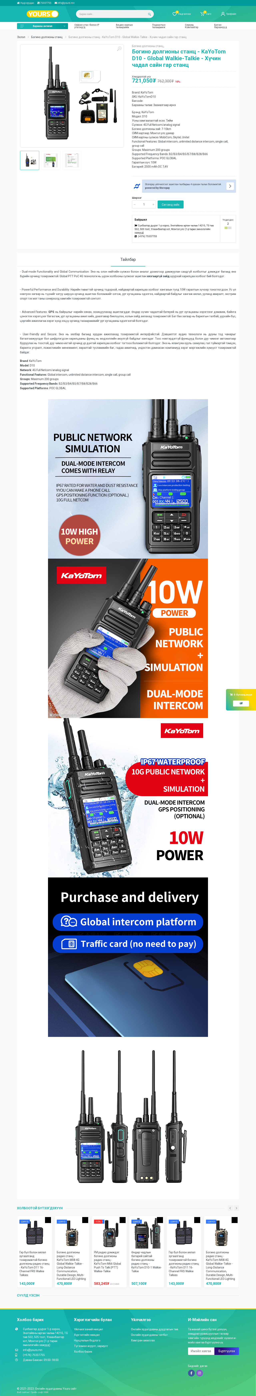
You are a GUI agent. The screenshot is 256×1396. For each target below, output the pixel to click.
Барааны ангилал (42, 26)
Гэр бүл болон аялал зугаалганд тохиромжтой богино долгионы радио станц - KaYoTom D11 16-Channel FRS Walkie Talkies (34, 1264)
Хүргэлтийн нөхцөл (87, 1334)
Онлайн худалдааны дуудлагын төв (154, 1329)
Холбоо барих (83, 1351)
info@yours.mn (66, 3)
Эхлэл (21, 37)
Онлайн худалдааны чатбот (149, 1334)
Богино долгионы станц (47, 37)
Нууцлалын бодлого (87, 1340)
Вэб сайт (22, 1392)
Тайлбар (128, 259)
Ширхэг (137, 197)
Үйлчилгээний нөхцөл (88, 1329)
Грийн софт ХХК (39, 1392)
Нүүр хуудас (27, 3)
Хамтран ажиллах (143, 1340)
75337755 (45, 3)
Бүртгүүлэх (226, 1351)
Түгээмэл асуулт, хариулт (91, 1346)
